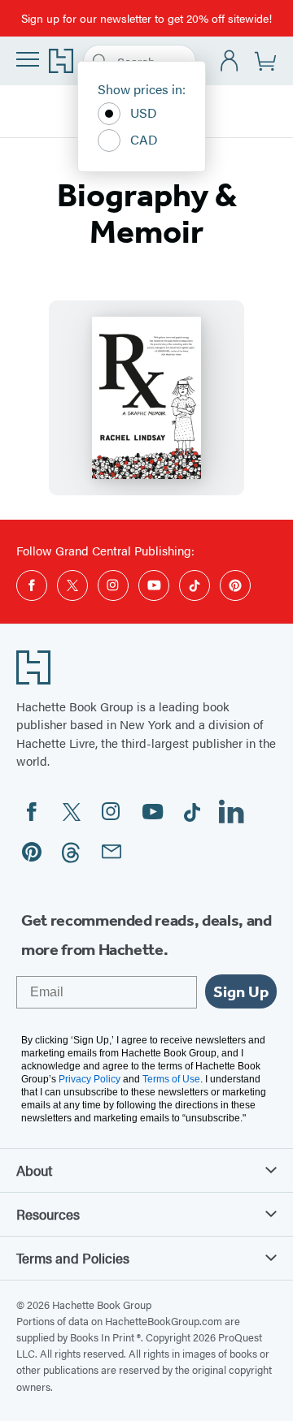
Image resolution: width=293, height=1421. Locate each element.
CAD (144, 139)
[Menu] (27, 59)
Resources (48, 1214)
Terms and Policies (72, 1258)
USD (143, 112)
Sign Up (241, 991)
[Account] (230, 61)
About (34, 1170)
